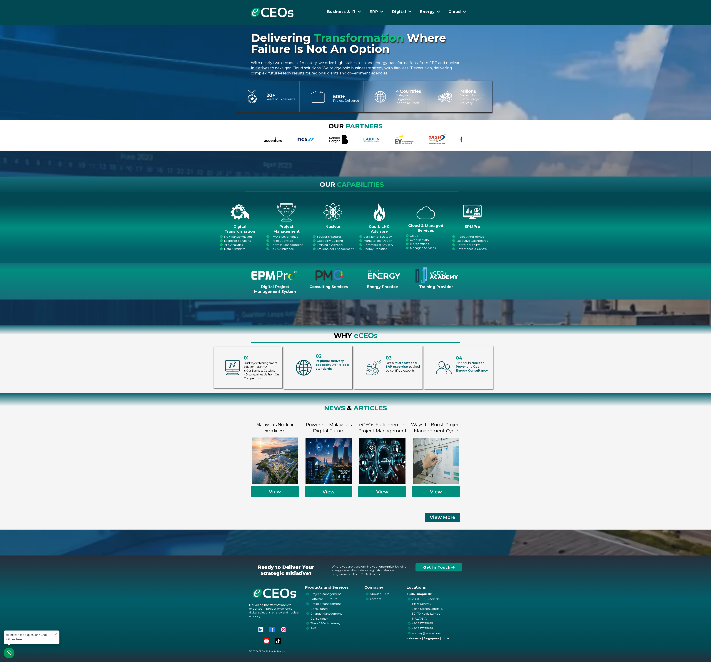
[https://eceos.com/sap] (239, 212)
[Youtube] (266, 641)
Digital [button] (400, 11)
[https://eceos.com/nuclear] (332, 212)
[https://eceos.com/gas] (379, 212)
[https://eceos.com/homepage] (272, 12)
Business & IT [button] (342, 11)
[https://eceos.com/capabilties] (425, 212)
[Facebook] (272, 629)
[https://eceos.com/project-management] (286, 212)
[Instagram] (283, 629)
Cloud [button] (455, 11)
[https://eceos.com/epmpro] (472, 212)
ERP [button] (374, 11)
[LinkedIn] (260, 629)
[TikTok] (278, 641)
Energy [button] (428, 11)
